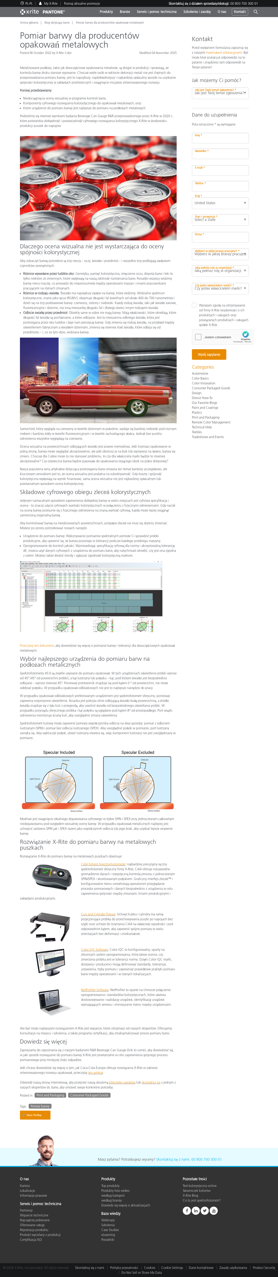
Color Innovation (203, 383)
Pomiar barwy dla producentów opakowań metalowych (110, 22)
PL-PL (29, 3)
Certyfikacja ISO (31, 1240)
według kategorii (113, 1195)
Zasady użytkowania (233, 1268)
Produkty (106, 12)
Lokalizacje (27, 1191)
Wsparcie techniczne (34, 1215)
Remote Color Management (211, 422)
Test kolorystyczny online (200, 1186)
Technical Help (202, 427)
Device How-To (202, 398)
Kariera (25, 1186)
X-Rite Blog (190, 1195)
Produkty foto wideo (115, 1191)
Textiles (197, 432)
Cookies (149, 1268)
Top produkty (110, 1186)
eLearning (108, 1235)
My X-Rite (50, 3)
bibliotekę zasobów (122, 1082)
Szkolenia (108, 1225)
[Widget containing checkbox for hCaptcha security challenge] (222, 337)
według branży (111, 1200)
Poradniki (107, 1240)
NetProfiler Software (95, 990)
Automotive (200, 373)
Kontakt (240, 12)
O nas (222, 12)
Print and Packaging (50, 1095)
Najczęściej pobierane (35, 1220)
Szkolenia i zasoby (197, 12)
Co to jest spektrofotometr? (202, 1200)
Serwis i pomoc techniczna (157, 12)
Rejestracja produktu (34, 1230)
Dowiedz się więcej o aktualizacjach (125, 1205)
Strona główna (29, 22)
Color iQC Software (94, 950)
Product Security (264, 1268)
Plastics (197, 412)
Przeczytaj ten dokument (37, 645)
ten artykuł (95, 1073)
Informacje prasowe (33, 1195)
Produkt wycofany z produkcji (40, 1235)
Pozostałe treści (195, 1179)
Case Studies (110, 1230)
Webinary (108, 1220)
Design (196, 393)
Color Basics (200, 378)
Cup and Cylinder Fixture (98, 914)
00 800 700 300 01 (244, 3)
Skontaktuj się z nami (172, 1159)
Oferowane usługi (32, 1225)
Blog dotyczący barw (57, 22)
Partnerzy (26, 1210)
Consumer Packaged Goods (89, 1095)
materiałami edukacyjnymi (224, 52)
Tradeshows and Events (208, 437)
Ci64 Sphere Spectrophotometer (103, 864)
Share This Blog (31, 1115)
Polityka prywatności (124, 1268)
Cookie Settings (172, 1268)
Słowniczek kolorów (196, 1191)
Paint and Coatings (205, 408)
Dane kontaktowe (201, 1268)
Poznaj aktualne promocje (82, 3)
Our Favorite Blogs (204, 403)
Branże (125, 12)
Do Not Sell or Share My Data (141, 1272)
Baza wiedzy (110, 1214)
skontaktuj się (151, 1082)
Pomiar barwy (40, 1106)
